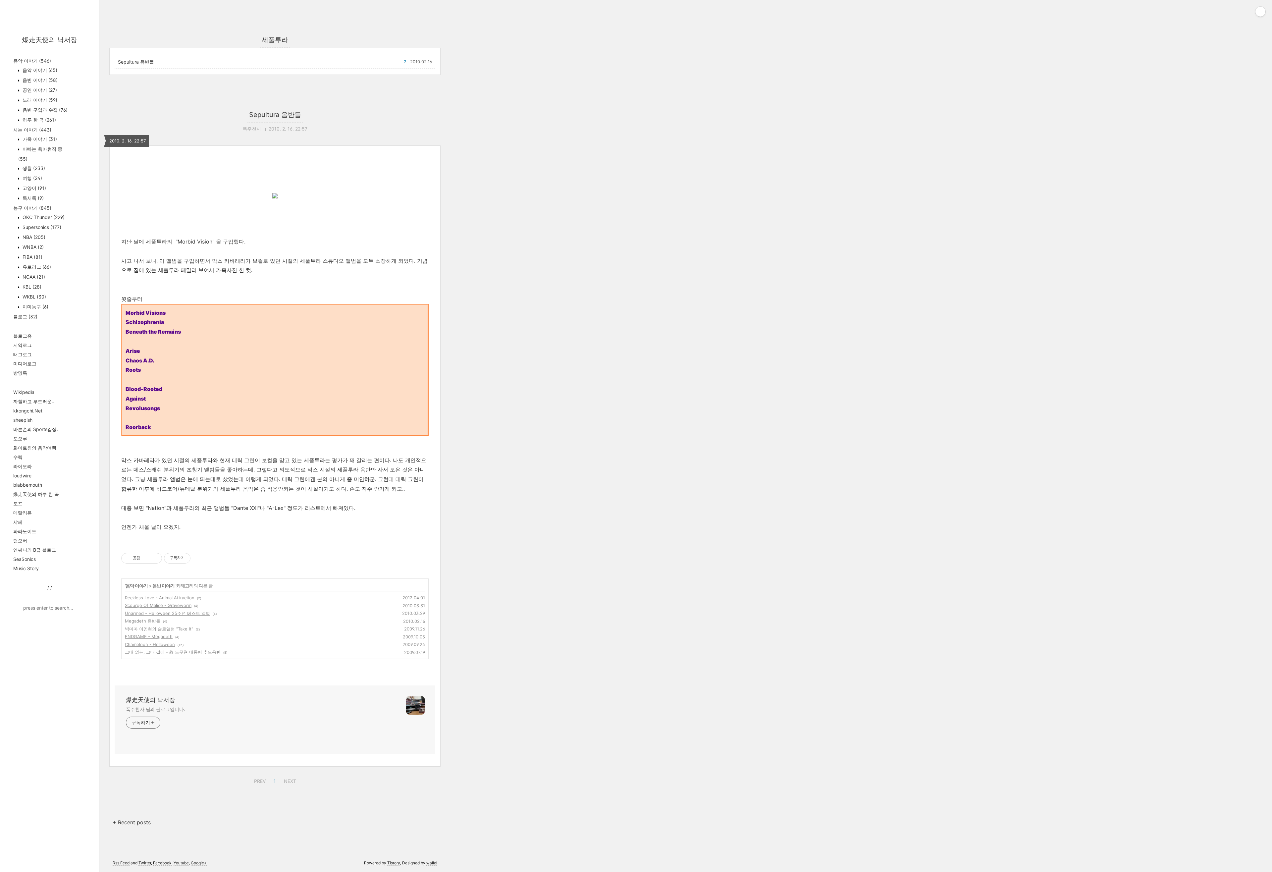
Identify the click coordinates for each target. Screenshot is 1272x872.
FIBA (31, 257)
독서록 (32, 198)
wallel (431, 862)
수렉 (18, 457)
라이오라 (22, 466)
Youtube (181, 862)
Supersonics (41, 227)
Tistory (393, 862)
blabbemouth (27, 485)
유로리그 (36, 267)
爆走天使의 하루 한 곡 (36, 494)
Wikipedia (23, 392)
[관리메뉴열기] (1260, 12)
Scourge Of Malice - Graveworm (158, 605)
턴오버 (20, 540)
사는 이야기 (32, 130)
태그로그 (22, 354)
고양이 (33, 188)
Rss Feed (121, 862)
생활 (33, 168)
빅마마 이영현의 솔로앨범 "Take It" (159, 628)
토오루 (20, 438)
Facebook (162, 862)
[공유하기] (146, 558)
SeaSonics (24, 559)
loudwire (22, 475)
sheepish (22, 420)
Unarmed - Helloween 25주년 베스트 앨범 (167, 613)
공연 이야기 (39, 90)
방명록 (20, 373)
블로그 (25, 316)
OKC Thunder (43, 217)
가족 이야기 (39, 139)
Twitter (144, 862)
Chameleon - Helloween (150, 644)
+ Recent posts (132, 822)
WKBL (33, 297)
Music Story (26, 568)
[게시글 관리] (154, 558)
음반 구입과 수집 (44, 110)
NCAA (33, 277)
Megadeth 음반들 (142, 621)
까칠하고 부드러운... (34, 401)
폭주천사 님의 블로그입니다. (155, 709)
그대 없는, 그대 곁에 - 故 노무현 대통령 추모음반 (173, 652)
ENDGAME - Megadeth (149, 636)
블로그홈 (22, 336)
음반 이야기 (39, 80)
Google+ (199, 862)
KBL (31, 287)
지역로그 (22, 345)
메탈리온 (22, 513)
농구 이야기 (32, 208)
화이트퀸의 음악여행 (34, 448)
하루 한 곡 (38, 120)
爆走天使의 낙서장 (49, 40)
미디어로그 (24, 363)
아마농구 (34, 306)
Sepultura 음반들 (136, 62)
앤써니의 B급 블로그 (34, 550)
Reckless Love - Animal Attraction (159, 597)
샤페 (18, 522)
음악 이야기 (32, 61)
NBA (33, 237)
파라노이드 (24, 531)
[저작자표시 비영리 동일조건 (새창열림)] (199, 558)
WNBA (32, 247)
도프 (18, 503)
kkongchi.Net (27, 410)
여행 (31, 178)
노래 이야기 (39, 100)
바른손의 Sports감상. (35, 429)
